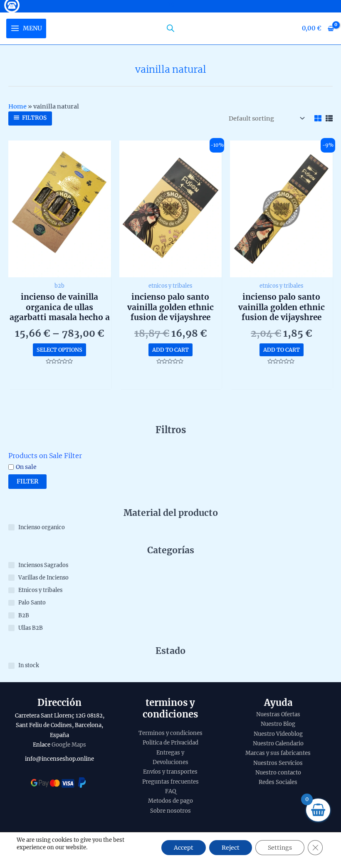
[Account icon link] (170, 5)
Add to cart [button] (170, 349)
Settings (280, 847)
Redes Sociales (278, 782)
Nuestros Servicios (278, 763)
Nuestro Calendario (278, 743)
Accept (183, 847)
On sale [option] (26, 467)
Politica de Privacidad (170, 742)
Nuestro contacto (278, 772)
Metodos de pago (170, 800)
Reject (231, 847)
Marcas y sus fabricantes (278, 753)
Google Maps (69, 744)
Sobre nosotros (170, 810)
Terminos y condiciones (170, 733)
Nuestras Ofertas (278, 714)
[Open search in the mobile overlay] (170, 28)
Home (17, 106)
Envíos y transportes (170, 771)
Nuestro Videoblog (278, 733)
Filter (27, 481)
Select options (59, 349)
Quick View (59, 270)
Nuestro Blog (278, 723)
